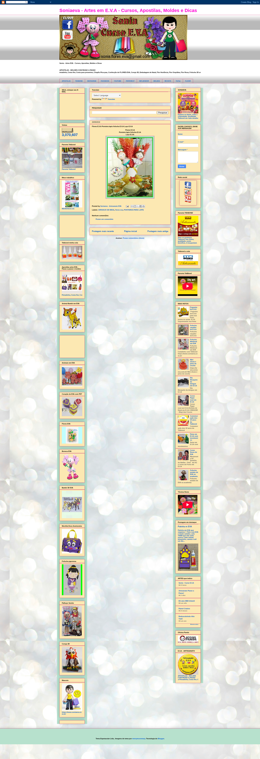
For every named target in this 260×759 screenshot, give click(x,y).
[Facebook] (188, 188)
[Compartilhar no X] (137, 206)
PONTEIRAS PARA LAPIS (134, 210)
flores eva (119, 210)
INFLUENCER (144, 81)
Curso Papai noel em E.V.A (193, 399)
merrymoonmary (138, 738)
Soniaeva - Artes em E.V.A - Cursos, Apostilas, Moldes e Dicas (128, 10)
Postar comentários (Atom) (133, 238)
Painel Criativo (184, 608)
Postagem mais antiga (157, 231)
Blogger (161, 738)
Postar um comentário (104, 219)
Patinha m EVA (185, 526)
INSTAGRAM (91, 81)
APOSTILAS (66, 81)
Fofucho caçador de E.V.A (193, 327)
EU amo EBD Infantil (187, 601)
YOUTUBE (117, 81)
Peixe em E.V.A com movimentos (194, 437)
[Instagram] (188, 202)
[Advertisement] (71, 225)
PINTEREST (130, 81)
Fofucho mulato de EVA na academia (194, 473)
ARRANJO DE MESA (106, 210)
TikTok (178, 81)
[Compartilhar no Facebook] (140, 206)
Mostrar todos (194, 624)
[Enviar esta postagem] (127, 206)
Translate (111, 99)
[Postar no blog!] (134, 206)
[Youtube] (188, 194)
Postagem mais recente (103, 231)
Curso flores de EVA (193, 452)
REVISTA (168, 81)
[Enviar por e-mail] (132, 206)
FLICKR (188, 81)
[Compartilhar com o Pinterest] (143, 206)
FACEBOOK (105, 81)
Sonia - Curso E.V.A (186, 583)
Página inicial (130, 231)
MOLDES (156, 81)
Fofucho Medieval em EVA (193, 341)
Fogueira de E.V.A (193, 308)
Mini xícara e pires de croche (193, 363)
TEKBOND (79, 81)
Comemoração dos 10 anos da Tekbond (194, 420)
